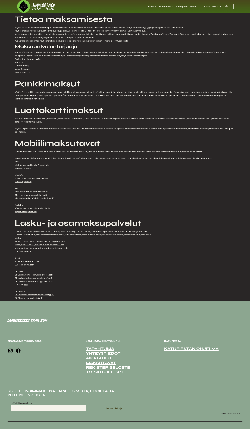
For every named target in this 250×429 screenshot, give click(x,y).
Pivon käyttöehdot (23, 168)
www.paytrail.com (23, 72)
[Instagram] (10, 351)
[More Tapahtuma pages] (172, 6)
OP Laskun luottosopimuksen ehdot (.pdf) (34, 275)
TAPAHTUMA (100, 348)
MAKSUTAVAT (101, 362)
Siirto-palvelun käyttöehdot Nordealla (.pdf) (34, 198)
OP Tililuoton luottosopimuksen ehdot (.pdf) (34, 294)
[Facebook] (18, 351)
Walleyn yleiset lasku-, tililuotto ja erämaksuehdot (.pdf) (39, 244)
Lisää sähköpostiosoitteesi (22, 403)
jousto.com (29, 265)
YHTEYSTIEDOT (103, 353)
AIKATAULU (98, 358)
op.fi (26, 284)
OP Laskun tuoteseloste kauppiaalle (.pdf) (33, 281)
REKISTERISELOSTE (108, 367)
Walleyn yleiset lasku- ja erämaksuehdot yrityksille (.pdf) (40, 241)
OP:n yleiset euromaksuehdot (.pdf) (31, 195)
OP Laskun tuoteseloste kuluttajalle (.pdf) (33, 278)
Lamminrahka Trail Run (27, 320)
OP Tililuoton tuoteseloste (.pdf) (29, 298)
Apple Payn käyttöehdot (26, 211)
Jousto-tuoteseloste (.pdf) (27, 261)
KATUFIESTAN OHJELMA (191, 348)
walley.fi (27, 251)
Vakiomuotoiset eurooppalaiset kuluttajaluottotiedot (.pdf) (41, 248)
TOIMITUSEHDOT (105, 372)
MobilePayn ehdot (23, 181)
